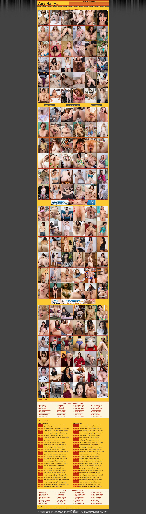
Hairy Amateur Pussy (44, 410)
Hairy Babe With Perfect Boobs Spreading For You (87, 440)
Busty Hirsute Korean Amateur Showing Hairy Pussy (87, 428)
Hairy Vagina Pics (97, 408)
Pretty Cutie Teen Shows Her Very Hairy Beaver (51, 442)
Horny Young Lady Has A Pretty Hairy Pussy (86, 426)
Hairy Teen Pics (61, 405)
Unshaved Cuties (79, 410)
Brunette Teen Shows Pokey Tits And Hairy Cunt (86, 453)
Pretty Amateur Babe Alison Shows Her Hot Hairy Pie (88, 461)
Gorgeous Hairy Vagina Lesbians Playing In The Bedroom (53, 428)
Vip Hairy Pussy (79, 413)
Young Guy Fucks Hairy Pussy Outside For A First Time (53, 463)
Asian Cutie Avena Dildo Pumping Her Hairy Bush (87, 425)
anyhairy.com (103, 512)
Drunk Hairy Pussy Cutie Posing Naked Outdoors (51, 481)
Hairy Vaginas (60, 408)
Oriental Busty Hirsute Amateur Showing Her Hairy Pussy (53, 451)
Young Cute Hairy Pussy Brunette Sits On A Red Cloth (88, 439)
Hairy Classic (78, 411)
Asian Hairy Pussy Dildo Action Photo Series (86, 456)
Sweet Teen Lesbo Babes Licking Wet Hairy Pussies (52, 461)
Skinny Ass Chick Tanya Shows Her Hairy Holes (86, 484)
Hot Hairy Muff (96, 414)
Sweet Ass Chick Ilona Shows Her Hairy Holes (51, 468)
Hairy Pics (78, 507)
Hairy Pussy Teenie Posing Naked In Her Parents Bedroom (53, 479)
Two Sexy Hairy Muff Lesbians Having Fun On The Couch (54, 447)
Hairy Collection (96, 410)
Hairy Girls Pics (43, 414)
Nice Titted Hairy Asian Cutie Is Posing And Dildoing (87, 432)
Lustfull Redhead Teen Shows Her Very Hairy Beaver (87, 479)
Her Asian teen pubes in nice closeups (49, 440)
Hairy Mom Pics (72, 105)
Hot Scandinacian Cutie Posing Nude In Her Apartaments (53, 484)
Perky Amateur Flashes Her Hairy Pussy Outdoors (87, 433)
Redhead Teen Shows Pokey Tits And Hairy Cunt (51, 460)
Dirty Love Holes (79, 408)
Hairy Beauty (60, 407)
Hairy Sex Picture (79, 416)
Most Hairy (78, 414)
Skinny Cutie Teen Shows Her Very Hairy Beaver (86, 437)
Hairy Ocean (49, 105)
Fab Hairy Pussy (61, 410)
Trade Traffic (73, 510)
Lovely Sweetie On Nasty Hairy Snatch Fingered (86, 435)
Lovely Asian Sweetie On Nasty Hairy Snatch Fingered (88, 467)
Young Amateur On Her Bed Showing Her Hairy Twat (52, 475)
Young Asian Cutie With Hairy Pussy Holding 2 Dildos (88, 470)
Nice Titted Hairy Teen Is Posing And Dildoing (86, 468)
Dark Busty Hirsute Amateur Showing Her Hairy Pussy (88, 442)
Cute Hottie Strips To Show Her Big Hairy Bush (86, 472)
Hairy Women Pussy (80, 407)
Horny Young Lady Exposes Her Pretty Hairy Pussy (52, 477)
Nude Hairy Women (44, 413)
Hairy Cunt (42, 411)
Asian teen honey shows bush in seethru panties (51, 465)
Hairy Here (53, 507)
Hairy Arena (96, 105)
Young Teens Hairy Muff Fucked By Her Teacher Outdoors (53, 437)
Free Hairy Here (61, 411)
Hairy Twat (95, 413)
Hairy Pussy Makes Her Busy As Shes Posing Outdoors (53, 425)
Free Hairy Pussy (61, 416)
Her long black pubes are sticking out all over (50, 435)
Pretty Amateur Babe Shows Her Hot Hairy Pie (86, 444)
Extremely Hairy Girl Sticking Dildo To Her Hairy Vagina (88, 451)
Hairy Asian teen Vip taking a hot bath (49, 426)
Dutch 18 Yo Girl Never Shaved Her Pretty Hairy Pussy (53, 458)
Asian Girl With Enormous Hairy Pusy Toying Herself (88, 447)
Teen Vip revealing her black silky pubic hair (50, 453)
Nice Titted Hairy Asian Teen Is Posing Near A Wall (52, 432)
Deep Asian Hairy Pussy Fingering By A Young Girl (87, 477)
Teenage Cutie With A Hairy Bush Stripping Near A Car (53, 430)
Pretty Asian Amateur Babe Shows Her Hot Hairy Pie (87, 446)
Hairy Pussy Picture (97, 407)
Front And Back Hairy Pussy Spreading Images (51, 467)
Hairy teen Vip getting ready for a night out (50, 446)
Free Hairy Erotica (97, 405)
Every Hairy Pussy (97, 416)
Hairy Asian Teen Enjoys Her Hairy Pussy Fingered (87, 482)
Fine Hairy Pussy (61, 413)
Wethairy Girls (61, 414)
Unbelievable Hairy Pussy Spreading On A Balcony (52, 454)
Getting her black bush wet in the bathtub (50, 439)
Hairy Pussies (43, 416)
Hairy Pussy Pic (96, 411)
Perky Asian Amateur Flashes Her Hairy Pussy (86, 458)
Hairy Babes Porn (79, 405)
